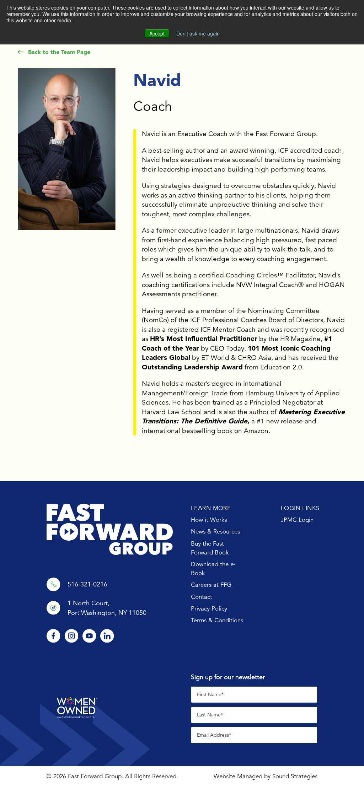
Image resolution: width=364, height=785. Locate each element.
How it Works (209, 520)
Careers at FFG (211, 585)
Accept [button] (157, 33)
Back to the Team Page (58, 52)
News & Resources (215, 531)
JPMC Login (297, 520)
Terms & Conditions (217, 620)
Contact (201, 597)
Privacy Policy (209, 608)
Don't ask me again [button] (198, 33)
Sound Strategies (294, 776)
